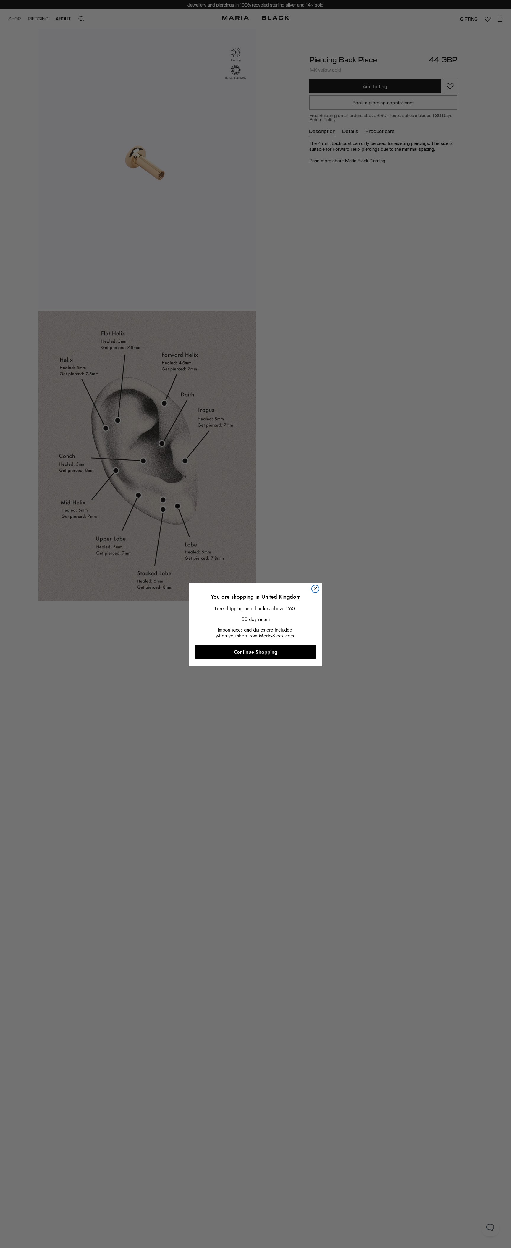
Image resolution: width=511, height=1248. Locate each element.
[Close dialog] (320, 494)
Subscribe (255, 747)
